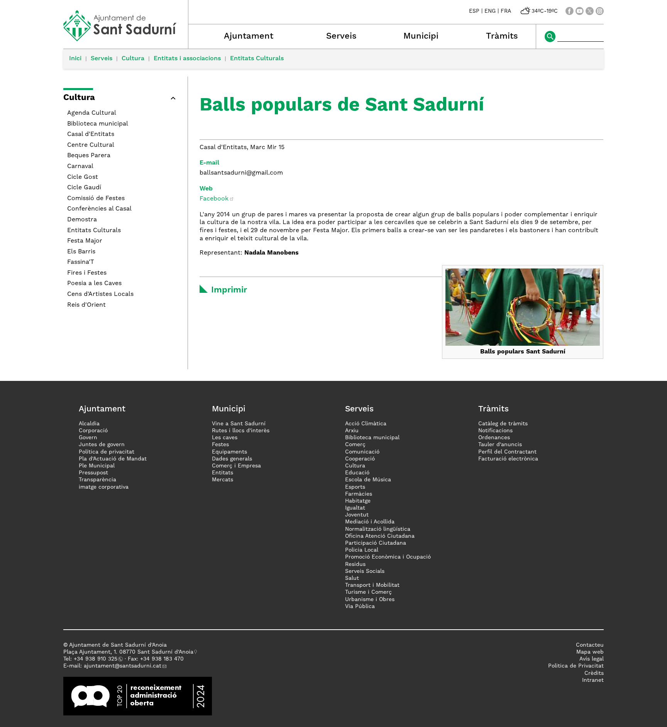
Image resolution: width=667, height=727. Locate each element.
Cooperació (360, 459)
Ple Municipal (97, 466)
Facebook (214, 199)
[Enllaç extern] (137, 695)
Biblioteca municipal (97, 124)
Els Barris (81, 252)
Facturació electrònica (508, 459)
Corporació (93, 430)
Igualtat (355, 508)
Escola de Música (368, 479)
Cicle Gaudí (84, 188)
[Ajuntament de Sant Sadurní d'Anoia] (125, 38)
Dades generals (232, 459)
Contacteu (590, 645)
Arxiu (352, 430)
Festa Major (84, 241)
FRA (506, 11)
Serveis (341, 36)
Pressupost (93, 473)
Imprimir (229, 290)
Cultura (133, 59)
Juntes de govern (102, 444)
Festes (220, 444)
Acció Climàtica (365, 423)
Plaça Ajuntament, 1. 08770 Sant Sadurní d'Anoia (128, 652)
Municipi (420, 36)
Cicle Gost (82, 177)
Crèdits (594, 673)
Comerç (355, 444)
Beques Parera (88, 156)
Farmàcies (358, 494)
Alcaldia (89, 423)
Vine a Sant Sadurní (239, 423)
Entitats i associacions (187, 59)
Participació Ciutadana (375, 543)
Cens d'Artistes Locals (100, 294)
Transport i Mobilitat (372, 585)
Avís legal (591, 659)
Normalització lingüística (377, 529)
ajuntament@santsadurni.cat (122, 666)
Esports (355, 487)
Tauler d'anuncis (500, 444)
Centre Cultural (90, 145)
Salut (352, 578)
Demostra (82, 220)
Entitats (222, 473)
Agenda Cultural (91, 113)
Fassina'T (80, 262)
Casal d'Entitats (90, 134)
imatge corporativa (104, 487)
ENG (490, 11)
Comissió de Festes (96, 198)
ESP (474, 11)
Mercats (222, 479)
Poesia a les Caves (94, 283)
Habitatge (358, 501)
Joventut (357, 515)
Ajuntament (248, 36)
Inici (75, 59)
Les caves (224, 437)
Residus (355, 564)
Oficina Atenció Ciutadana (380, 536)
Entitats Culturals (257, 59)
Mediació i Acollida (369, 522)
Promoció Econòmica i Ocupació (388, 557)
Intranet (593, 680)
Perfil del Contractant (507, 452)
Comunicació (362, 452)
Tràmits (502, 36)
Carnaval (80, 166)
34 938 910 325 (97, 659)
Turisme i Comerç (368, 592)
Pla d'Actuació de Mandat (113, 459)
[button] (121, 99)
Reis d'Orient (86, 305)
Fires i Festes (87, 273)
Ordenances (494, 437)
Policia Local (361, 550)
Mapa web (590, 652)
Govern (88, 437)
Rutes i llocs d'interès (240, 430)
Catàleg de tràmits (503, 423)
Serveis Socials (364, 571)
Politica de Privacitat (576, 666)
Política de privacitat (106, 452)
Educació (357, 473)
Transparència (97, 479)
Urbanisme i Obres (369, 599)
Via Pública (360, 606)
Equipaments (229, 452)
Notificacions (495, 430)
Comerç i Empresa (236, 466)
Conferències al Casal (99, 209)
